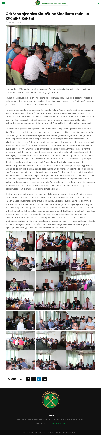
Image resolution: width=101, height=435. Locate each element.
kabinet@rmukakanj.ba (57, 423)
